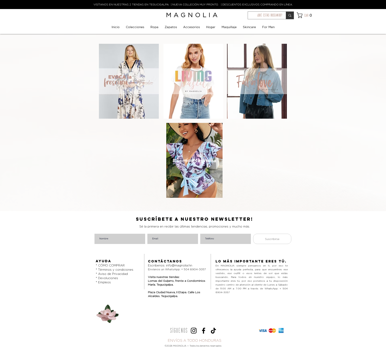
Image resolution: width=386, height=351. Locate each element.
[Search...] (290, 15)
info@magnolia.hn (179, 265)
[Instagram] (194, 331)
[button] (308, 15)
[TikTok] (213, 331)
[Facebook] (203, 331)
